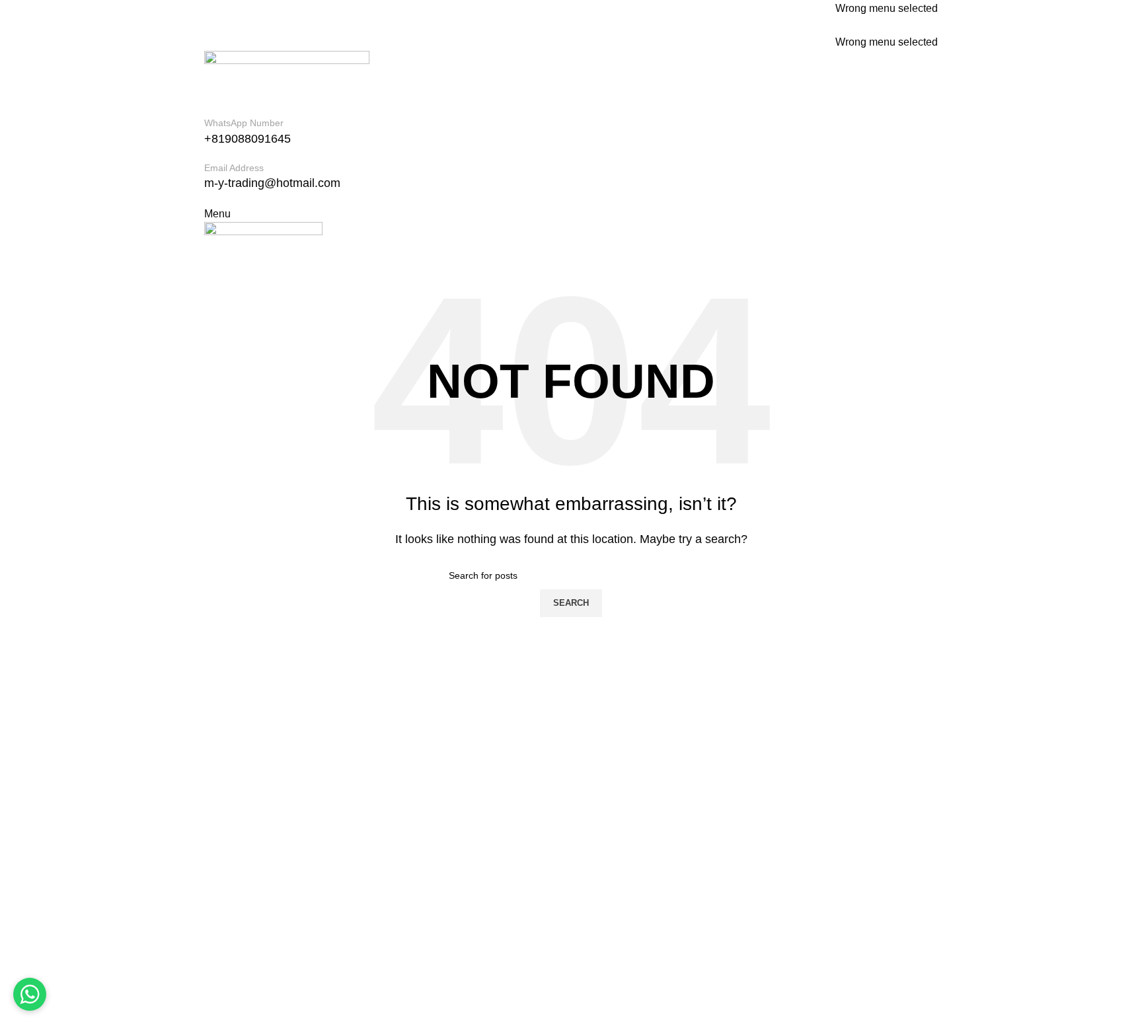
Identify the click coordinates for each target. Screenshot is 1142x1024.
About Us (226, 830)
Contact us (229, 904)
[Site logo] (286, 82)
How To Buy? (235, 880)
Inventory (225, 855)
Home (218, 806)
